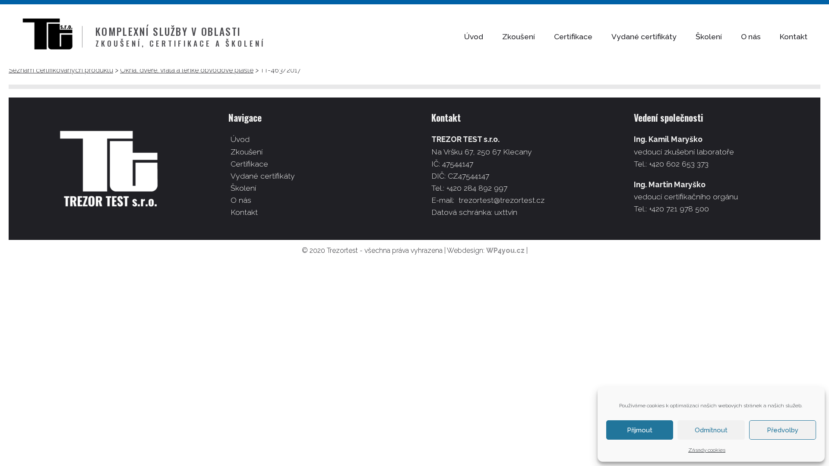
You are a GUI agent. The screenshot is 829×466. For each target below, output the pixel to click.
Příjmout (639, 430)
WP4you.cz (505, 250)
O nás (751, 36)
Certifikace (573, 36)
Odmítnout (711, 430)
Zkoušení (518, 36)
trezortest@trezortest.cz (501, 200)
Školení (709, 36)
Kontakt (793, 36)
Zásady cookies (706, 450)
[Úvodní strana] (52, 36)
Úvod (473, 36)
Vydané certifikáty (644, 36)
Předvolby (782, 430)
